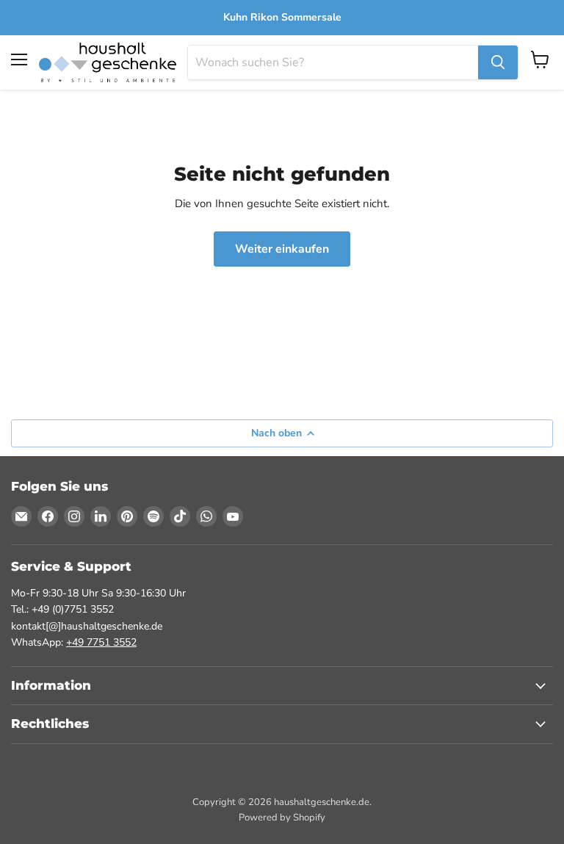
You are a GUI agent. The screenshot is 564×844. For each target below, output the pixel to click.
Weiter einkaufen (282, 249)
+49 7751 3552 (101, 642)
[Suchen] (498, 62)
